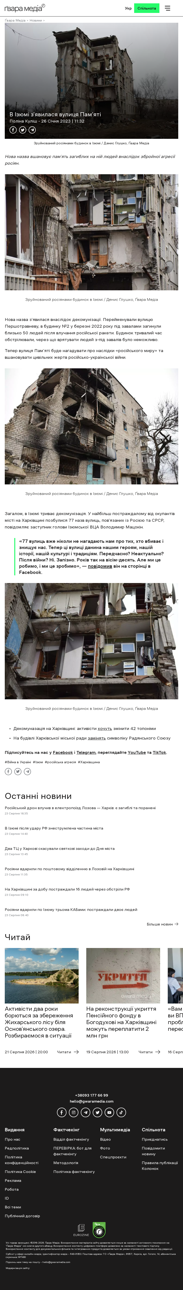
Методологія (65, 1163)
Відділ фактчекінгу (71, 1139)
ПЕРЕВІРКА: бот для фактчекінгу (72, 1151)
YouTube (137, 752)
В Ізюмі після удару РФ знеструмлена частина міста (54, 828)
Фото (105, 1148)
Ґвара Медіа (15, 20)
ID (7, 1198)
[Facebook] (13, 130)
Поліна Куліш (24, 121)
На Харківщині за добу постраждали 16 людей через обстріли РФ (67, 889)
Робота (12, 1189)
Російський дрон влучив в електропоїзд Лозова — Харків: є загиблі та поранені (80, 808)
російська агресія (61, 762)
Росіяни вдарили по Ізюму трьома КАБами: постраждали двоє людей (71, 909)
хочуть (105, 728)
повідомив (100, 566)
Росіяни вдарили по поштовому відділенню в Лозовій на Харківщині (69, 869)
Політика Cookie (20, 1171)
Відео (105, 1139)
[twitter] (97, 1112)
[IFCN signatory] (99, 1230)
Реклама (13, 1180)
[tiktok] (121, 1112)
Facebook (63, 752)
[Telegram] (32, 130)
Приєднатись (155, 1139)
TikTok (159, 752)
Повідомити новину (153, 1151)
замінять (97, 738)
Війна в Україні (19, 762)
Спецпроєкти (113, 1157)
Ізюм (39, 762)
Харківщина (90, 762)
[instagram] (73, 1112)
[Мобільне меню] (167, 8)
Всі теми (13, 1207)
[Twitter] (22, 130)
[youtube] (109, 1112)
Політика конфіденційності (21, 1160)
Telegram (86, 752)
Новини (36, 20)
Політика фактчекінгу (74, 1171)
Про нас (12, 1139)
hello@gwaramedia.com (91, 1101)
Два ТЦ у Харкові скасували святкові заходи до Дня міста (60, 848)
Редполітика (17, 1148)
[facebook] (61, 1112)
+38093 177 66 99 (91, 1095)
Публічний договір (22, 1216)
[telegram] (85, 1112)
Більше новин (160, 924)
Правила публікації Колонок (160, 1165)
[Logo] (25, 8)
